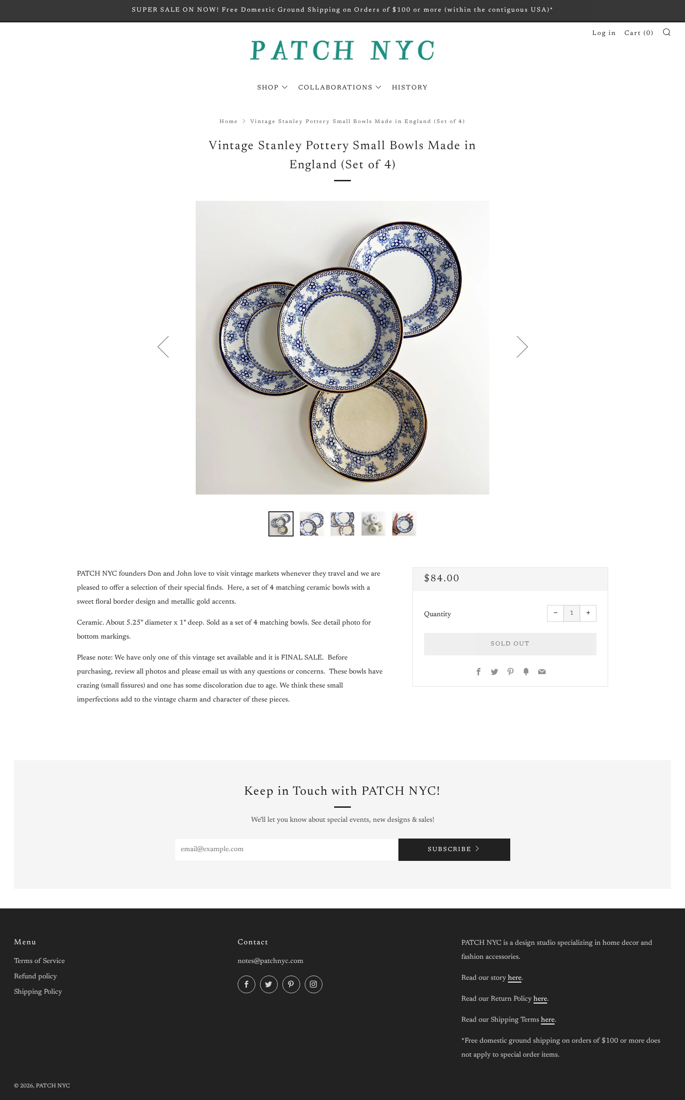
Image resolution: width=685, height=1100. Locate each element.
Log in (604, 33)
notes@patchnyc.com (270, 961)
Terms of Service (39, 961)
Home (228, 121)
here (514, 978)
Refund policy (35, 976)
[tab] (281, 523)
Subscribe (450, 849)
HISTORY (410, 88)
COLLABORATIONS (335, 88)
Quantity (437, 614)
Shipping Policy (38, 992)
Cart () (639, 33)
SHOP (268, 88)
